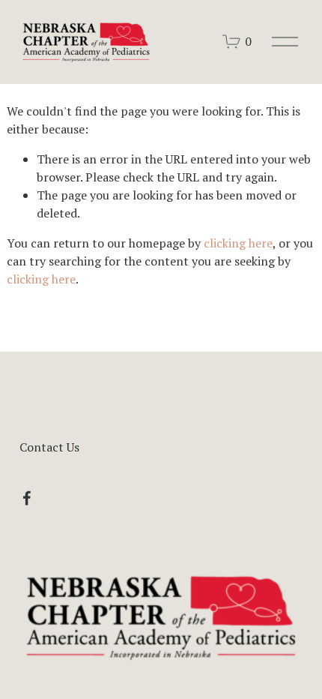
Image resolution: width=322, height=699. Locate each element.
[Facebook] (26, 498)
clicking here (238, 243)
